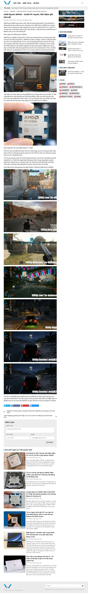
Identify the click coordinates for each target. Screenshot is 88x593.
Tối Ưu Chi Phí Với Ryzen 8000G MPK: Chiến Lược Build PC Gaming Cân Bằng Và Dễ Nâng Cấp (40, 8)
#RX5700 (64, 93)
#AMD (63, 84)
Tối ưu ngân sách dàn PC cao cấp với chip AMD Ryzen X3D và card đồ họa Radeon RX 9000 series (39, 514)
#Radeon (64, 87)
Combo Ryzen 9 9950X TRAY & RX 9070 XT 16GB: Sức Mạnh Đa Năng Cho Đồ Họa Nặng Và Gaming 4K (41, 494)
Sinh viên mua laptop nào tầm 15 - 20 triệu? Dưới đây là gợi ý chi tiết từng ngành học (39, 558)
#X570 (75, 90)
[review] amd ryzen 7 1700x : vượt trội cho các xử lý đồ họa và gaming (75, 49)
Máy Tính (17, 3)
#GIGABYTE (65, 90)
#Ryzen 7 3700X (66, 96)
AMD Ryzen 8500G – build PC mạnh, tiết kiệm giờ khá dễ (76, 72)
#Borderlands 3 (76, 87)
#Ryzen (71, 84)
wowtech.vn (10, 590)
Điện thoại (27, 3)
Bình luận (9, 425)
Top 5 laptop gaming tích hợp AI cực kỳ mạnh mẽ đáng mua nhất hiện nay (28, 416)
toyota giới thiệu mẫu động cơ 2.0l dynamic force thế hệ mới (74, 56)
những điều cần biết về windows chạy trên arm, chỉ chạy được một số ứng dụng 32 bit (76, 37)
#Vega (78, 96)
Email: (33, 434)
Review (36, 3)
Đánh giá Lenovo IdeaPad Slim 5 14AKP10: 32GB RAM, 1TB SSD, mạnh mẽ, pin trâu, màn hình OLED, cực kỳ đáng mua (76, 43)
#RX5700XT (75, 93)
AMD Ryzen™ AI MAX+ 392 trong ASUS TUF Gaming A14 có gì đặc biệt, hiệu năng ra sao (40, 535)
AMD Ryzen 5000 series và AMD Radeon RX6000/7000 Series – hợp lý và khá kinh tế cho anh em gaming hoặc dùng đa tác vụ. (75, 62)
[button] (82, 3)
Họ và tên (9, 434)
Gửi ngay (49, 442)
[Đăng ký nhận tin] (82, 585)
